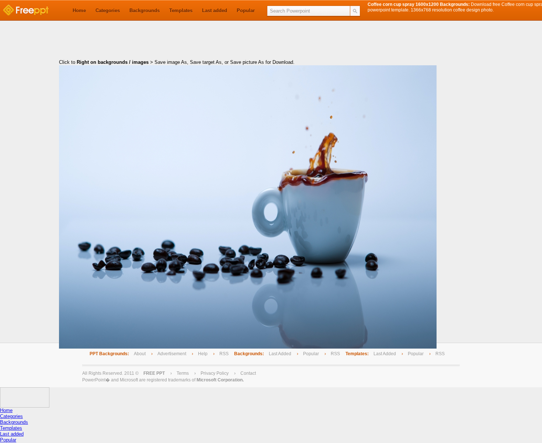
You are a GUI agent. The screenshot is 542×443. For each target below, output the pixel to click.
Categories (107, 10)
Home (79, 10)
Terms (183, 373)
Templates (180, 10)
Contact (248, 373)
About (140, 353)
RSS (224, 353)
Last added (214, 10)
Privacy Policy (215, 373)
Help (203, 353)
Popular (246, 10)
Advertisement (172, 353)
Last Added (280, 353)
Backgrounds (144, 10)
